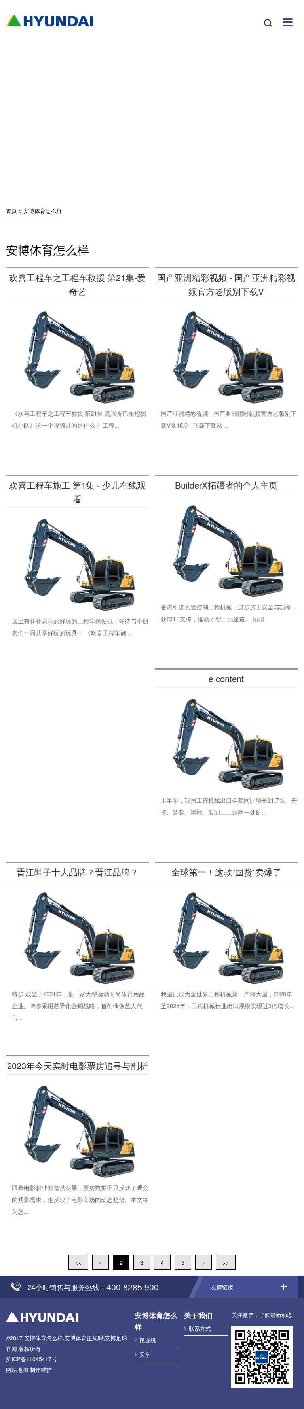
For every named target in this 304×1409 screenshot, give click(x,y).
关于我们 (198, 1315)
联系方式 (200, 1328)
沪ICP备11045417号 (31, 1359)
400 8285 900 (132, 1287)
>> (225, 1262)
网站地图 (17, 1369)
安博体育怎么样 (49, 21)
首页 (11, 211)
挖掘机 (147, 1340)
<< (78, 1262)
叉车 (144, 1354)
